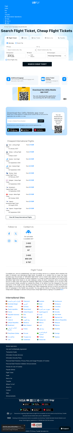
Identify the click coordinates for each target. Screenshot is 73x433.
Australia (41, 301)
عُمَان (40, 325)
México (41, 322)
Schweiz (26, 306)
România (57, 329)
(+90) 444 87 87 (28, 246)
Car (6, 12)
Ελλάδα (57, 312)
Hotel (6, 8)
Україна (56, 337)
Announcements (10, 396)
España (56, 309)
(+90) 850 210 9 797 (28, 258)
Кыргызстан (58, 317)
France (10, 312)
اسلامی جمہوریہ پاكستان (12, 328)
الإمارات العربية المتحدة (14, 301)
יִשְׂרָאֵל (40, 314)
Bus (6, 10)
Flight (6, 6)
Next (62, 289)
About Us (8, 387)
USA (9, 339)
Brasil (40, 304)
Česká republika (13, 309)
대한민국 (10, 320)
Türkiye (41, 337)
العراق (9, 317)
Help (7, 19)
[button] (36, 23)
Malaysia (57, 322)
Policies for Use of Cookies (14, 366)
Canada (10, 306)
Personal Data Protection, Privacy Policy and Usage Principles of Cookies (27, 361)
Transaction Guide (11, 352)
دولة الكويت (26, 320)
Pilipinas (57, 325)
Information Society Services (14, 355)
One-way (11, 43)
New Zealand (27, 325)
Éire (24, 314)
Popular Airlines (10, 369)
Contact (8, 390)
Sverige (56, 333)
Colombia (57, 306)
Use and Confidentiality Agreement (16, 349)
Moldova (26, 322)
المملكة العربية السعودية (43, 333)
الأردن (40, 317)
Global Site (42, 339)
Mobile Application (11, 346)
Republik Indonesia (13, 314)
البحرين (25, 304)
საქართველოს (43, 312)
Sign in (8, 21)
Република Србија (13, 333)
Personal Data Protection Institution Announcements (21, 363)
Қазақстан (42, 320)
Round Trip (20, 43)
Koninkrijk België (13, 304)
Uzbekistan (26, 339)
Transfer (7, 14)
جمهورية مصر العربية (44, 309)
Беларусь (57, 304)
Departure (10, 52)
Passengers (52, 52)
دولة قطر (41, 329)
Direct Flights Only (12, 59)
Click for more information (10, 426)
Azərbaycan (58, 301)
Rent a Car (9, 378)
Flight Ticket (9, 372)
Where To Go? (10, 384)
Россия (25, 333)
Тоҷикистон (27, 337)
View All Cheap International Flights (20, 217)
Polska (25, 329)
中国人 (41, 306)
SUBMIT (41, 121)
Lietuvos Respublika (60, 320)
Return (30, 52)
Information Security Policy (14, 358)
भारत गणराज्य (57, 314)
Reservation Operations (14, 16)
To (39, 46)
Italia (24, 317)
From (9, 46)
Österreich (26, 301)
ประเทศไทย (11, 337)
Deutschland (27, 309)
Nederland (11, 325)
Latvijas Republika (13, 322)
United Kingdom (28, 312)
